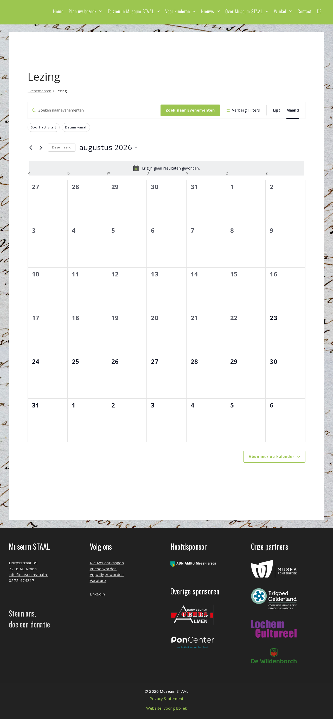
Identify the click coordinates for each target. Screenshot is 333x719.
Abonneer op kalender (271, 456)
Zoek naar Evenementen (190, 110)
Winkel (280, 11)
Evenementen (39, 90)
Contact (305, 11)
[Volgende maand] (41, 147)
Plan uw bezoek (83, 11)
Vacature (98, 580)
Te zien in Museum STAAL (131, 11)
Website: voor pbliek (166, 708)
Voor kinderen (177, 11)
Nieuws (207, 11)
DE (319, 11)
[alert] (166, 168)
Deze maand (61, 147)
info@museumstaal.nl (28, 574)
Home (58, 11)
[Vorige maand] (31, 147)
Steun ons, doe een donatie (29, 619)
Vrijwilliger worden (107, 574)
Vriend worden (103, 568)
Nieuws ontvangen (107, 562)
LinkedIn (97, 594)
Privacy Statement (166, 698)
